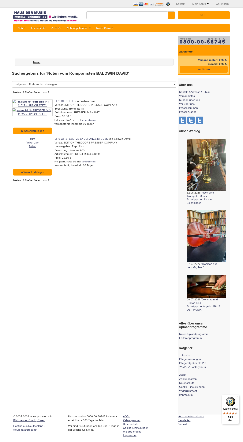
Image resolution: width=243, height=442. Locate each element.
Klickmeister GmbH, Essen (29, 420)
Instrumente (38, 28)
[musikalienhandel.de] (48, 15)
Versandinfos (187, 95)
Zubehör (56, 28)
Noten (21, 28)
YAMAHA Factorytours (192, 366)
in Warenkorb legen (32, 130)
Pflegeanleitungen (190, 358)
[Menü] (237, 397)
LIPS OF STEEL (64, 101)
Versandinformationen (191, 416)
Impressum (186, 394)
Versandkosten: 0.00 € (212, 59)
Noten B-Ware (104, 28)
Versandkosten (88, 120)
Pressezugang (187, 111)
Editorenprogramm (190, 337)
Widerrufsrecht (188, 390)
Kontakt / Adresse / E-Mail (194, 91)
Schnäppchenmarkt (79, 28)
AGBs (182, 374)
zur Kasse (204, 69)
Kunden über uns (189, 99)
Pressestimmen (188, 107)
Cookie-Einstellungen (192, 386)
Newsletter (184, 420)
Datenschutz (186, 382)
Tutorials (184, 355)
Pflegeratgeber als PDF (193, 362)
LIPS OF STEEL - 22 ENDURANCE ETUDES (81, 138)
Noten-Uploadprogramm (193, 333)
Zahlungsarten (188, 378)
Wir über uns (187, 103)
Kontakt (182, 424)
